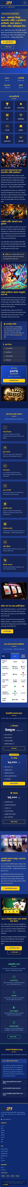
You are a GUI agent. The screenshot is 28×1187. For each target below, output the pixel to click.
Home (2, 7)
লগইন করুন (8, 47)
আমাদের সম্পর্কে (4, 1149)
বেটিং (2, 1128)
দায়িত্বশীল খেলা (4, 1156)
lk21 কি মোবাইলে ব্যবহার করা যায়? (12, 1088)
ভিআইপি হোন (9, 352)
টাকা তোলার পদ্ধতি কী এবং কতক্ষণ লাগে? (12, 1082)
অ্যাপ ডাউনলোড (9, 356)
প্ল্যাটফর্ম (2, 1135)
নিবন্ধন (2, 1168)
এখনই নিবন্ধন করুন (14, 948)
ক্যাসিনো (2, 1133)
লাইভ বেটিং (8, 360)
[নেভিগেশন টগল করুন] (25, 2)
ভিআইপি (3, 1130)
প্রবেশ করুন (3, 1170)
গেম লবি (2, 1137)
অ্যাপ (2, 1140)
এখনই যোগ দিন (9, 42)
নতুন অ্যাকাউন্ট (9, 348)
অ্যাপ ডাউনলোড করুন (11, 888)
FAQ (2, 1158)
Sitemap (3, 1160)
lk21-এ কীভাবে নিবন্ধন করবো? (10, 1061)
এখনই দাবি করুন (14, 381)
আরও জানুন (14, 822)
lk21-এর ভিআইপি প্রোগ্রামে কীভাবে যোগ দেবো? (13, 1094)
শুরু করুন (14, 748)
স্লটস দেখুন (8, 631)
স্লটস (2, 1142)
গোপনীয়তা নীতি (18, 335)
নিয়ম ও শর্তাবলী (4, 1151)
